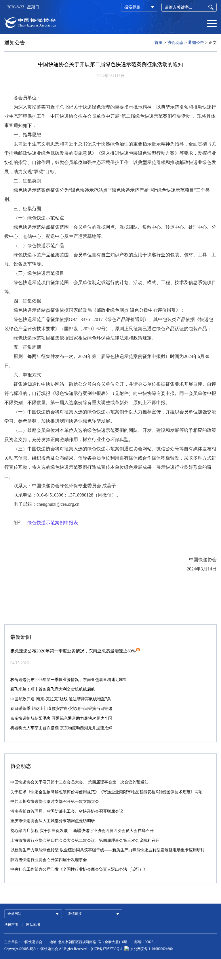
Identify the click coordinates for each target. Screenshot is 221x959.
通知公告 (196, 42)
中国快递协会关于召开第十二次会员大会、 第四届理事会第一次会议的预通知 (79, 782)
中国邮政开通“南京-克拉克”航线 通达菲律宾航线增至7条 (60, 699)
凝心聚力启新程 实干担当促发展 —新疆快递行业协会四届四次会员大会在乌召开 (82, 831)
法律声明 (11, 925)
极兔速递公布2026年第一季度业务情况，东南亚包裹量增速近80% (73, 651)
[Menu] (212, 23)
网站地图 (33, 925)
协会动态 (175, 42)
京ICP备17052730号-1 (106, 949)
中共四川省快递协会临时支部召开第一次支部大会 (54, 801)
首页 (159, 42)
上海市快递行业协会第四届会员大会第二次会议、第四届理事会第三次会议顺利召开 (84, 840)
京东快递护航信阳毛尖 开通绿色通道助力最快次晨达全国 (61, 718)
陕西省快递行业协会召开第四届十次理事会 (48, 860)
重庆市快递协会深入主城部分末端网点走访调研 (52, 821)
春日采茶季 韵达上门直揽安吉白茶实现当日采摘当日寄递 (61, 708)
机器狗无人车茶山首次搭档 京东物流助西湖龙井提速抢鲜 (61, 728)
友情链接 (75, 914)
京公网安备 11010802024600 (151, 949)
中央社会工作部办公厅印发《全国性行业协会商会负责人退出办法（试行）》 (78, 869)
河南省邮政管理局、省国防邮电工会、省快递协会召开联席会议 (66, 811)
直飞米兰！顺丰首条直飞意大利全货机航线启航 (52, 689)
